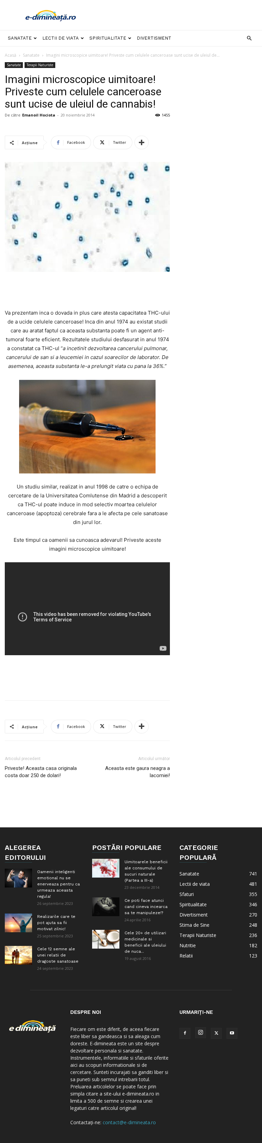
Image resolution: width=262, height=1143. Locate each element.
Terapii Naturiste (40, 65)
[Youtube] (232, 1033)
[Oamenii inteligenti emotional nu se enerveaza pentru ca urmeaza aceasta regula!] (18, 878)
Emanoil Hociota (38, 115)
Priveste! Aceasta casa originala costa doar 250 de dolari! (41, 772)
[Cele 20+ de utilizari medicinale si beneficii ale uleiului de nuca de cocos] (105, 939)
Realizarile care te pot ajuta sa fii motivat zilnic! (56, 922)
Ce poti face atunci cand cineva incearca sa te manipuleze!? (146, 906)
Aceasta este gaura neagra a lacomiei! (137, 772)
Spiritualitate (107, 38)
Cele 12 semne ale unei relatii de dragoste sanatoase (57, 955)
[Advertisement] (177, 15)
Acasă (10, 55)
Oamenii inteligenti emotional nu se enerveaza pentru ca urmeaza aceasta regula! (58, 884)
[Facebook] (184, 1033)
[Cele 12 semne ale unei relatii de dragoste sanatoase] (18, 955)
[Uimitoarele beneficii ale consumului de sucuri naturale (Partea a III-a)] (105, 868)
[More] (141, 142)
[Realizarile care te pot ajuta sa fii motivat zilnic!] (18, 922)
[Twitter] (216, 1033)
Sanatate (20, 38)
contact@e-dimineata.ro (129, 1122)
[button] (249, 38)
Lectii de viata (60, 38)
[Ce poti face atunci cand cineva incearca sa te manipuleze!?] (105, 906)
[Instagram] (200, 1032)
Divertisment (154, 38)
